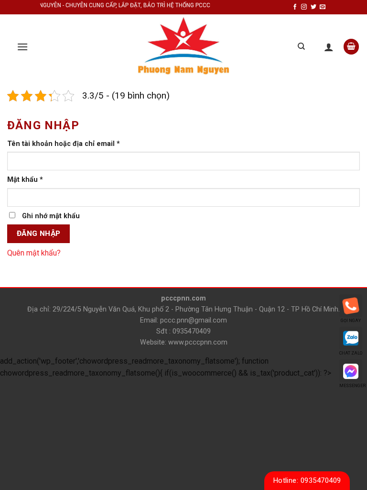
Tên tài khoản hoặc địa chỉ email (63, 144)
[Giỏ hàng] (351, 47)
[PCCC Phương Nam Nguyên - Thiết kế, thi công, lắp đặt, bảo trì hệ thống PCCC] (183, 46)
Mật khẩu (25, 180)
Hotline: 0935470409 (307, 480)
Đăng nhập (39, 233)
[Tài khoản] (328, 47)
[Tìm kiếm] (301, 46)
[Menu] (22, 47)
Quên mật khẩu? (34, 252)
